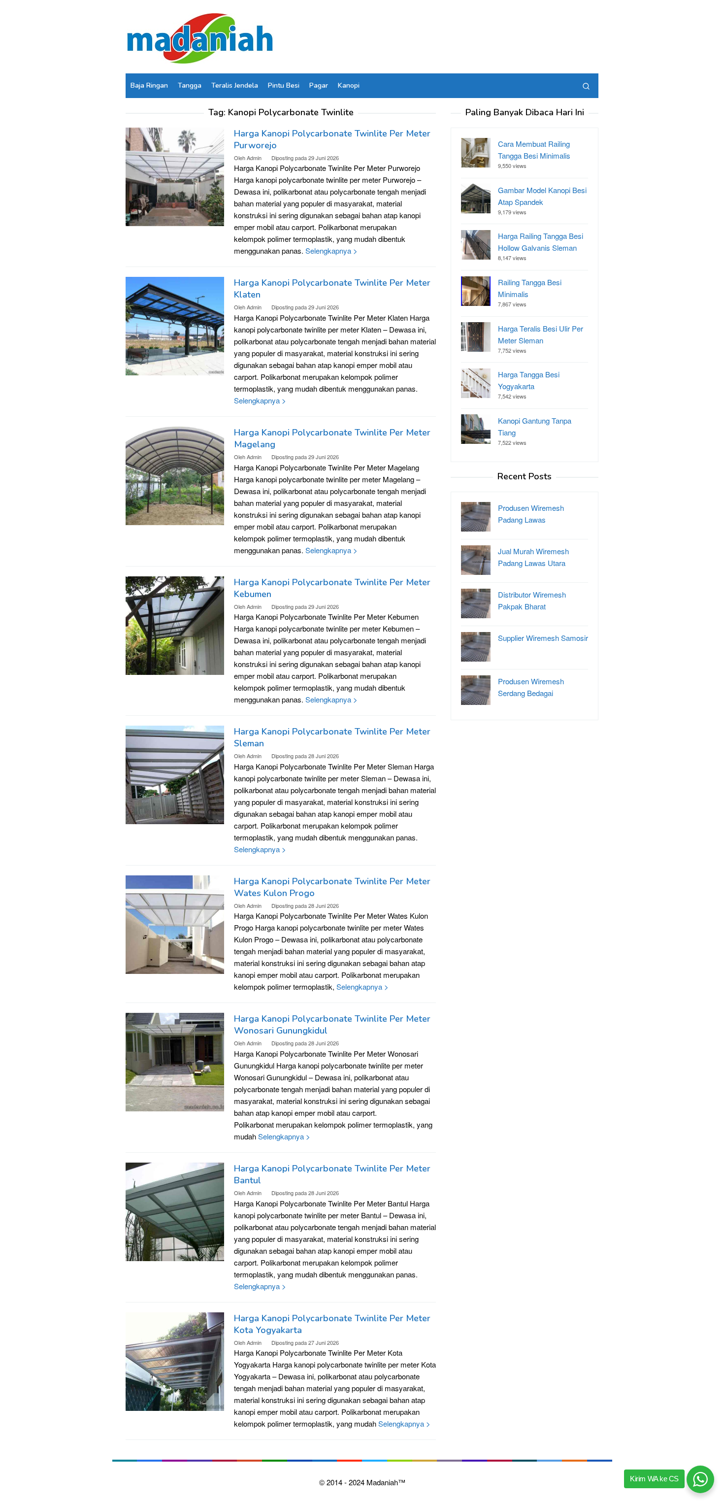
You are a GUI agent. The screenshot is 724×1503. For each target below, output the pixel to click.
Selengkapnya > (331, 250)
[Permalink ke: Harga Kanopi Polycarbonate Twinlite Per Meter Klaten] (175, 325)
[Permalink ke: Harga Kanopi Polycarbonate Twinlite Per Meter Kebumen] (175, 624)
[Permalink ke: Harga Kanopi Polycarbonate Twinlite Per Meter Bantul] (175, 1210)
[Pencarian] (586, 85)
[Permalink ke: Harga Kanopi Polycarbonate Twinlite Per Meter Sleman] (175, 773)
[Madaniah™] (199, 37)
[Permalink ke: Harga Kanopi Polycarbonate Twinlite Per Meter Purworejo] (175, 175)
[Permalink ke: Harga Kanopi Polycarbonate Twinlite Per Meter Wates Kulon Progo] (175, 923)
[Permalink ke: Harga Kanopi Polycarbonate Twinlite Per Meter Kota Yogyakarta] (175, 1360)
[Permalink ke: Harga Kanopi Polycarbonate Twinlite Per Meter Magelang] (175, 474)
